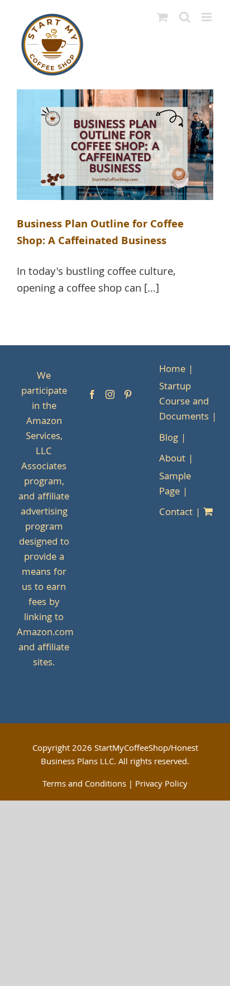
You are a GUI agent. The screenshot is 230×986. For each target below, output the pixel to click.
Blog (168, 438)
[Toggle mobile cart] (162, 17)
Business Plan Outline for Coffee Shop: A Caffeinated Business (100, 233)
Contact (176, 513)
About (172, 459)
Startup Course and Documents (184, 402)
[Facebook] (92, 394)
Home (172, 370)
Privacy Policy (161, 785)
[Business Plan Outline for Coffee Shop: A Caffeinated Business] (115, 144)
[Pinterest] (127, 394)
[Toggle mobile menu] (207, 17)
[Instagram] (110, 394)
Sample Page (175, 485)
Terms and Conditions (84, 785)
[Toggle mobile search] (184, 17)
